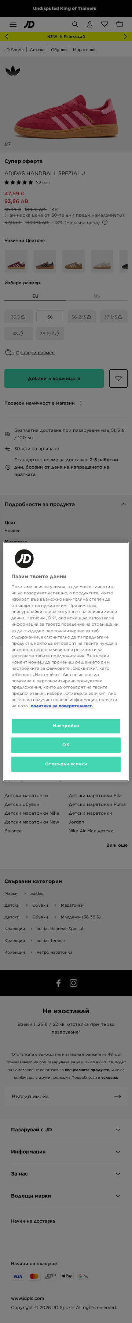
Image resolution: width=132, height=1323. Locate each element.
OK (65, 744)
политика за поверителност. (62, 705)
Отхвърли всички (66, 764)
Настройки (66, 726)
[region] (66, 662)
